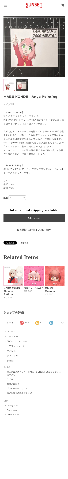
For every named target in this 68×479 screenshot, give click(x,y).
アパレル (11, 351)
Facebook (12, 410)
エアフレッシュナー (17, 346)
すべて (10, 322)
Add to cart (34, 218)
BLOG (10, 379)
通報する (24, 243)
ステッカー (12, 336)
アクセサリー (14, 356)
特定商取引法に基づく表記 (19, 393)
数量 (5, 197)
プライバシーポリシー (17, 388)
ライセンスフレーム (17, 341)
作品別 (10, 360)
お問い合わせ (13, 384)
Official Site (13, 414)
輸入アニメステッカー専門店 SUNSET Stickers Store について (35, 373)
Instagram (12, 405)
